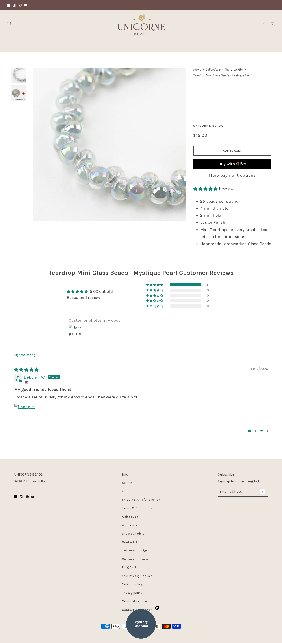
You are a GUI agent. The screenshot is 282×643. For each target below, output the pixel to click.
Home (197, 69)
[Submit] (262, 492)
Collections (213, 69)
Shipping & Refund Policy (141, 499)
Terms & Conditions (137, 508)
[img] (26, 369)
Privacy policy (132, 593)
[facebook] (8, 5)
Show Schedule (133, 533)
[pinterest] (20, 5)
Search (127, 482)
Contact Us (130, 542)
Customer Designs (136, 550)
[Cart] (272, 24)
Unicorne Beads (208, 126)
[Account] (264, 24)
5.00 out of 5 (102, 291)
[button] (206, 188)
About (126, 491)
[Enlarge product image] (109, 144)
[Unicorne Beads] (141, 24)
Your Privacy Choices (137, 576)
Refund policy (132, 584)
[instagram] (14, 5)
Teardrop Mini (234, 69)
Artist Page (130, 516)
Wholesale (129, 525)
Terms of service (134, 601)
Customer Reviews (136, 559)
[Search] (9, 23)
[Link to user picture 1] (24, 414)
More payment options (232, 175)
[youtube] (25, 5)
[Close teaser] (157, 608)
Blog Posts (130, 567)
